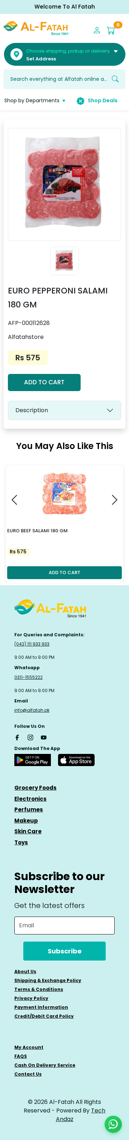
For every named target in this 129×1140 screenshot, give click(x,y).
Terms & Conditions (38, 989)
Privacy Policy (31, 998)
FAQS (20, 1056)
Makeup (26, 820)
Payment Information (41, 1007)
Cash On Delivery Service (44, 1065)
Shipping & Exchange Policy (47, 980)
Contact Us (28, 1074)
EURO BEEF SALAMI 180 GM (37, 530)
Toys (21, 842)
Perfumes (28, 809)
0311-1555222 (28, 677)
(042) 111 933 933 (31, 644)
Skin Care (28, 831)
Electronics (30, 799)
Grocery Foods (35, 787)
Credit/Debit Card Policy (44, 1016)
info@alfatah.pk (31, 710)
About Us (25, 971)
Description (31, 410)
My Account (28, 1047)
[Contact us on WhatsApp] (113, 1124)
